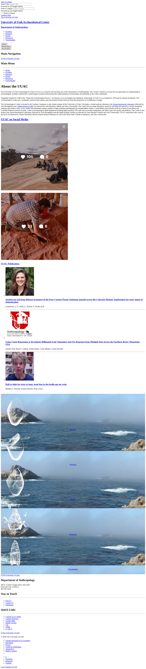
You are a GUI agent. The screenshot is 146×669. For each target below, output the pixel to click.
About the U (9, 649)
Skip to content (6, 2)
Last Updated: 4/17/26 (9, 667)
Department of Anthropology (14, 27)
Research (8, 34)
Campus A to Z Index (13, 617)
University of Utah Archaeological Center (25, 22)
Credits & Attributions (13, 647)
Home (7, 70)
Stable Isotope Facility (26, 106)
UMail (7, 627)
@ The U (8, 629)
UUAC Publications (10, 264)
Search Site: (5, 4)
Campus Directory (12, 619)
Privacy (8, 645)
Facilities (8, 32)
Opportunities (10, 40)
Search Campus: (7, 8)
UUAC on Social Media (14, 119)
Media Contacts (11, 651)
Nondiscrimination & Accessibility (17, 641)
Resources (9, 38)
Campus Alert (6, 15)
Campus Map (10, 621)
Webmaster (9, 605)
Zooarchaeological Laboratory (124, 104)
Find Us (8, 601)
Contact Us (9, 603)
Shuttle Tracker (10, 623)
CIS (6, 625)
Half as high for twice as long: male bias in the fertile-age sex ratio (36, 384)
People (7, 36)
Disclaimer (9, 643)
